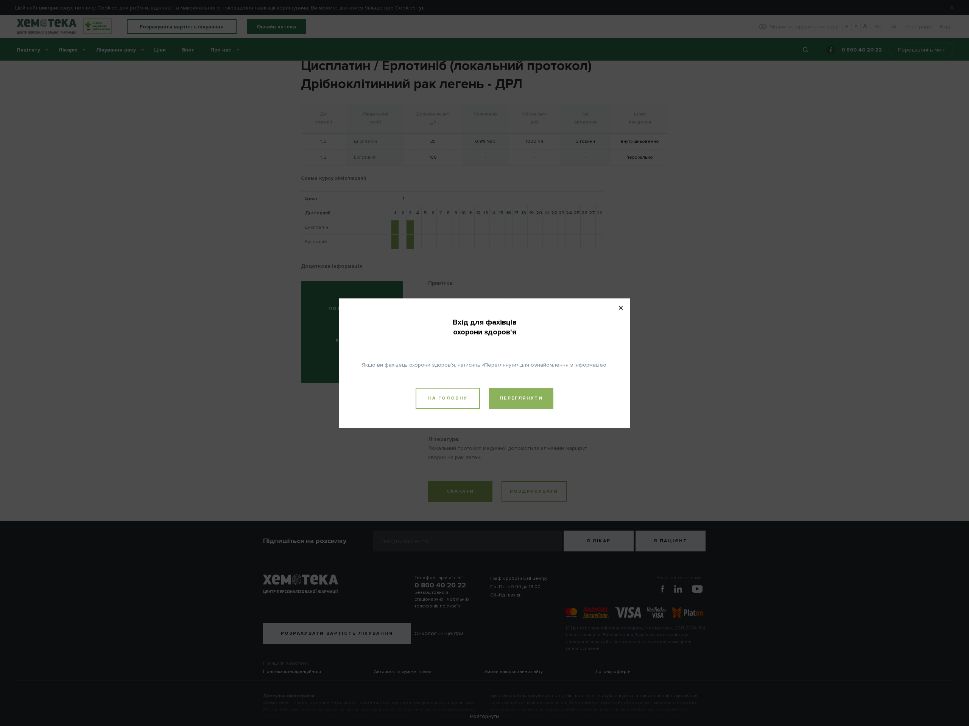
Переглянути (521, 398)
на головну (448, 398)
